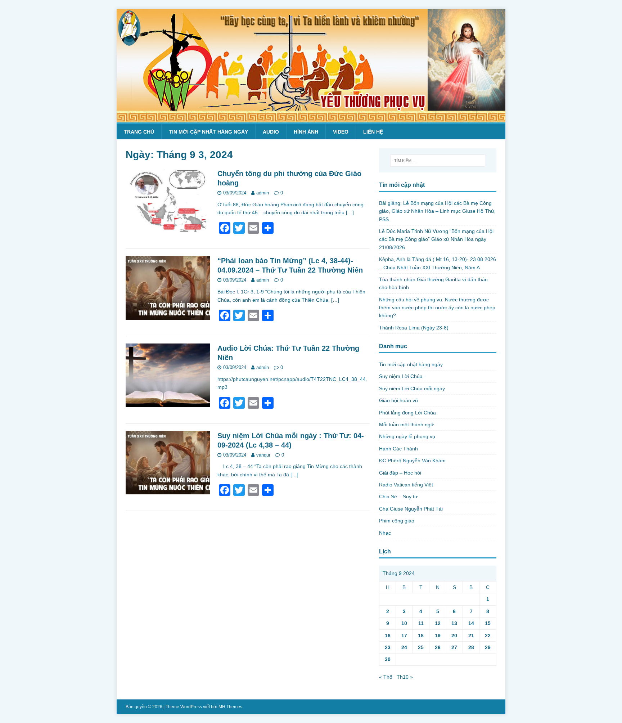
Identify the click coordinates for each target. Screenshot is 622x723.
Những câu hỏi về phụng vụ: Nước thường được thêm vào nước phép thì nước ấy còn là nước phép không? (437, 308)
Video (340, 132)
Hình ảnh (306, 132)
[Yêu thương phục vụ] (311, 118)
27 (454, 647)
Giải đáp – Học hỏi (400, 473)
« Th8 (385, 677)
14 (471, 623)
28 (471, 647)
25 (421, 647)
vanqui (263, 455)
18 (421, 635)
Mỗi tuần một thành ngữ (406, 424)
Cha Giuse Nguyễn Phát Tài (411, 509)
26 (438, 647)
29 (488, 647)
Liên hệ (373, 132)
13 (454, 623)
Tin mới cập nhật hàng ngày (208, 132)
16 (388, 635)
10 (404, 623)
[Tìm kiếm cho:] (438, 160)
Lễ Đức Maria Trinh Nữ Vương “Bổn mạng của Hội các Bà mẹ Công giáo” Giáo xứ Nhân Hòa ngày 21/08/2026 (436, 239)
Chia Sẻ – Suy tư (398, 496)
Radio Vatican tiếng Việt (406, 485)
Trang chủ (139, 132)
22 (488, 635)
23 (388, 647)
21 (471, 635)
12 (438, 623)
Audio (271, 132)
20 (454, 635)
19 (438, 635)
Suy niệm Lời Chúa (401, 376)
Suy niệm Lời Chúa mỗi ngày (412, 388)
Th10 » (405, 677)
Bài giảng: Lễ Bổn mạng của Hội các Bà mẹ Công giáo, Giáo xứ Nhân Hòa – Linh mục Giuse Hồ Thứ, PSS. (437, 211)
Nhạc (385, 533)
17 (404, 635)
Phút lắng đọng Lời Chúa (407, 413)
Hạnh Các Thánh (398, 449)
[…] (350, 212)
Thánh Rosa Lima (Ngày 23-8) (414, 328)
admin (262, 193)
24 (404, 647)
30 (388, 659)
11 (421, 623)
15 (488, 623)
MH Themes (230, 706)
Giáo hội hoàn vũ (398, 400)
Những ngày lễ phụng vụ (407, 436)
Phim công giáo (396, 521)
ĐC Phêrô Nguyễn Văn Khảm (412, 460)
